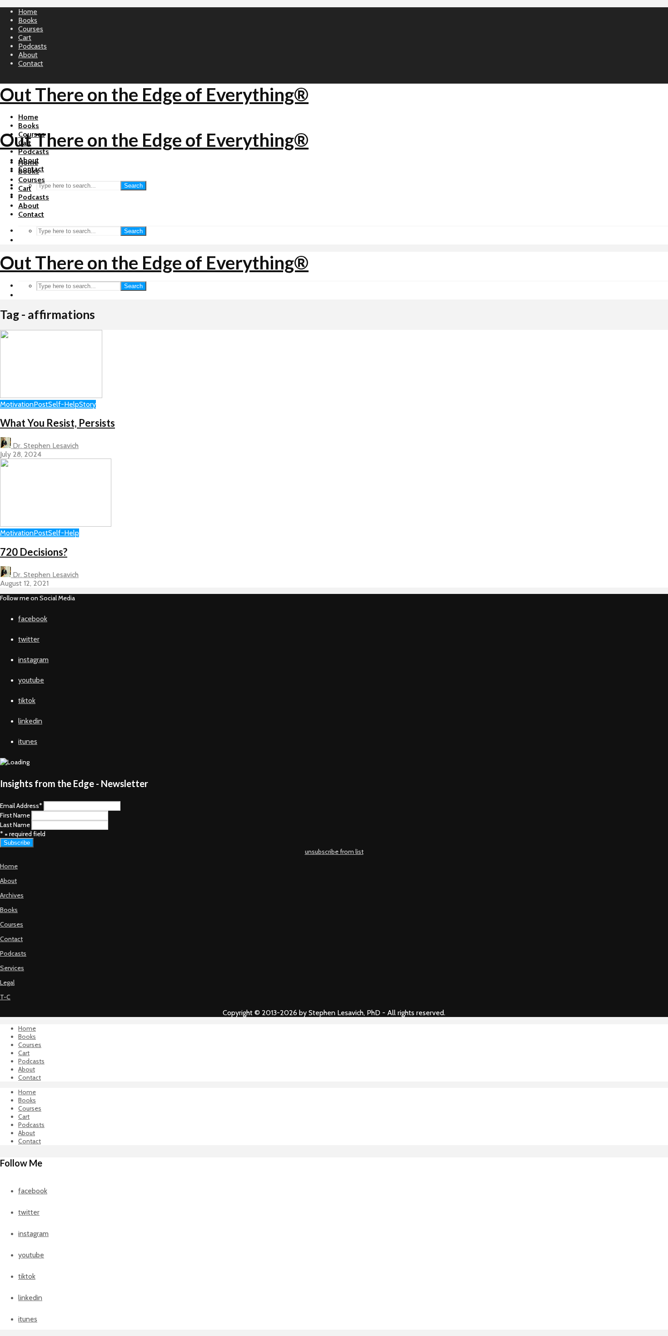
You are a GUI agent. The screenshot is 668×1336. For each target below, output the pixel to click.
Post (41, 404)
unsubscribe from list (334, 851)
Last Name (15, 825)
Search (133, 185)
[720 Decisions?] (55, 524)
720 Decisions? (33, 552)
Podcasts (32, 46)
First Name (15, 815)
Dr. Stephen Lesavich (45, 445)
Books (27, 20)
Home (27, 11)
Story (87, 404)
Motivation (17, 404)
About (28, 54)
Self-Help (63, 404)
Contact (30, 63)
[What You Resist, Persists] (51, 395)
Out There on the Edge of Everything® (154, 94)
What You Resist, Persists (57, 423)
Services (12, 968)
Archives (12, 895)
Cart (24, 37)
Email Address (21, 806)
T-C (5, 997)
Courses (30, 29)
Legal (7, 982)
